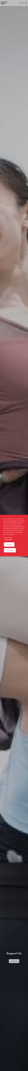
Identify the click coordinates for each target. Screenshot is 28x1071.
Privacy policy (8, 537)
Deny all (9, 544)
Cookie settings (8, 539)
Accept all (10, 550)
